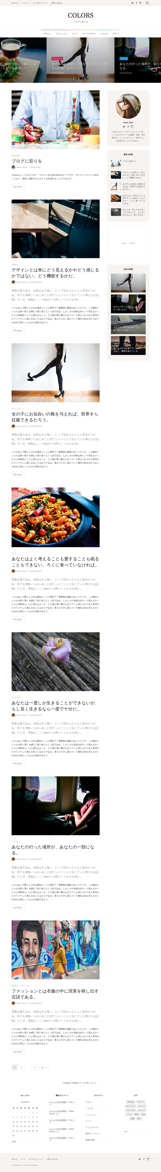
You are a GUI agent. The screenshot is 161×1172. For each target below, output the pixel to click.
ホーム (14, 3)
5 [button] (87, 79)
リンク (129, 1114)
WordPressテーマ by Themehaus (25, 1165)
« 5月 (14, 1141)
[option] (80, 60)
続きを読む (18, 187)
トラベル (104, 34)
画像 (132, 1119)
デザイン (47, 34)
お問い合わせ (56, 3)
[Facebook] (136, 3)
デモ (114, 34)
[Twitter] (132, 3)
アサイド (140, 1102)
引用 (143, 1114)
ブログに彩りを (27, 161)
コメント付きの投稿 (57, 1102)
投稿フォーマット (93, 1134)
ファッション (61, 34)
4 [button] (84, 79)
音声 (139, 1119)
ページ (25, 3)
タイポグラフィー (40, 3)
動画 (136, 1114)
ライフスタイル (88, 34)
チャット (141, 1110)
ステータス (130, 1110)
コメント (141, 1106)
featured (130, 1102)
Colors (80, 15)
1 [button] (73, 79)
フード (74, 34)
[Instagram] (140, 3)
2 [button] (77, 79)
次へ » (44, 1067)
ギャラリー (130, 1106)
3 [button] (80, 79)
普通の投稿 (16, 156)
